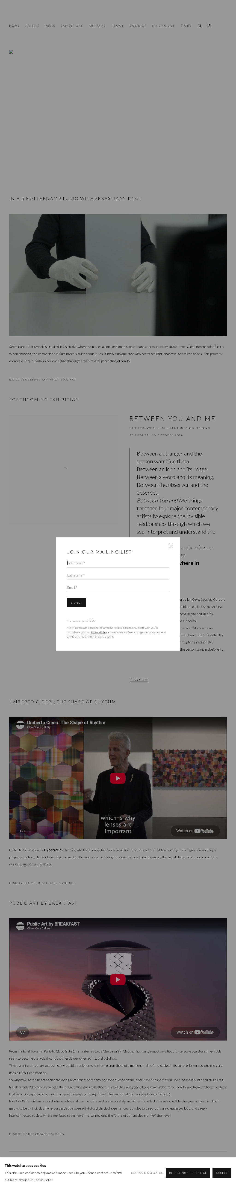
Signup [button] (77, 602)
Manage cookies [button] (147, 1172)
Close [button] (169, 547)
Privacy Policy (99, 632)
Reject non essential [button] (188, 1172)
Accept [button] (222, 1172)
